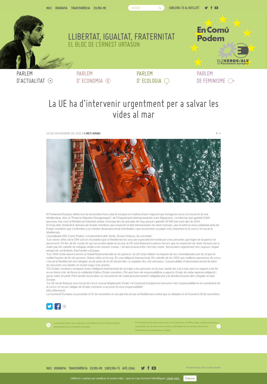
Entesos (190, 378)
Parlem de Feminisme (211, 77)
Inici (49, 8)
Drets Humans (93, 133)
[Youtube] (216, 8)
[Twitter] (206, 8)
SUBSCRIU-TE (112, 368)
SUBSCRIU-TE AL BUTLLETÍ (184, 8)
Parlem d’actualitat (31, 77)
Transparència (80, 8)
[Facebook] (211, 8)
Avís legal (128, 368)
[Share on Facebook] (57, 306)
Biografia (61, 8)
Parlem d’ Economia (89, 77)
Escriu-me (100, 8)
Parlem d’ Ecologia (149, 77)
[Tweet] (49, 306)
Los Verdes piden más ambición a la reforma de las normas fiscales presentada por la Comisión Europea (87, 325)
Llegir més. (173, 378)
